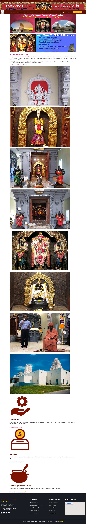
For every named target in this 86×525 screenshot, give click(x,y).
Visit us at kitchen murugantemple (17, 491)
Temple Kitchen (33, 11)
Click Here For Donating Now (16, 461)
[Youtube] (84, 1)
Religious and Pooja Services (16, 427)
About (10, 11)
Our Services (40, 11)
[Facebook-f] (78, 1)
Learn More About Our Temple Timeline (18, 64)
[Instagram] (82, 1)
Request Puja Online (78, 12)
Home (7, 11)
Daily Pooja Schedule (17, 11)
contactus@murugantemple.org (9, 508)
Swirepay (61, 521)
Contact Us (46, 11)
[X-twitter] (80, 1)
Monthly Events (26, 11)
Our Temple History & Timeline (19, 54)
